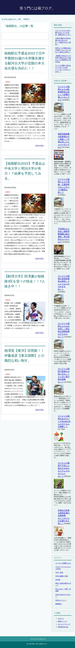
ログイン (61, 618)
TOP (12, 19)
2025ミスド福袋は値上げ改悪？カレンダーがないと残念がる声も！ (63, 50)
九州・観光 (59, 572)
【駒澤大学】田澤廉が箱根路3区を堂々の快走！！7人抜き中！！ (24, 281)
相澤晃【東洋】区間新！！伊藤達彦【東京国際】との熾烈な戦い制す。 (24, 355)
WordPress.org (63, 627)
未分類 (57, 580)
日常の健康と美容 (61, 576)
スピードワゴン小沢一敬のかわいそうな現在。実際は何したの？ (63, 32)
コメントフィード (64, 624)
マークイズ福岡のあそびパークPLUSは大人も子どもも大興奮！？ (64, 421)
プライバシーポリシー (38, 639)
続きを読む (40, 145)
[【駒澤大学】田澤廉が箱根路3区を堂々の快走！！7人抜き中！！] (34, 320)
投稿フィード (62, 621)
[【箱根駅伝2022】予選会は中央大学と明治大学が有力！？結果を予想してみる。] (33, 212)
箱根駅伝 (7, 82)
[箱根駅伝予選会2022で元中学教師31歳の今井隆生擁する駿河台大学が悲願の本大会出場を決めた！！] (33, 101)
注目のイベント (60, 600)
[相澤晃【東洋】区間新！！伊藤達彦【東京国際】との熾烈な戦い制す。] (35, 394)
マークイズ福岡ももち (63, 563)
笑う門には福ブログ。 (37, 8)
